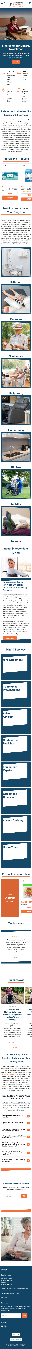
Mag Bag (24, 904)
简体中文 (15, 1334)
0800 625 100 (15, 1293)
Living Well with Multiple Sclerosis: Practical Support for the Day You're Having (12, 1015)
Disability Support (10, 638)
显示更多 (15, 1047)
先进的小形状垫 (26, 189)
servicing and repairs (8, 1074)
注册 (24, 1196)
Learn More (4, 1297)
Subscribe (16, 62)
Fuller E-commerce (19, 1345)
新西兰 (15, 1339)
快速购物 (10, 194)
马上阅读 (11, 1042)
